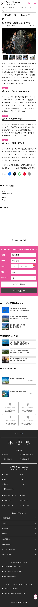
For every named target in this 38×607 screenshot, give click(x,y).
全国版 (6, 474)
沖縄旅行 (4, 523)
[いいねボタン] (35, 596)
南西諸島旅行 (6, 539)
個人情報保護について (26, 454)
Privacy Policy (8, 500)
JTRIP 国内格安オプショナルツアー (14, 593)
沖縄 (21, 474)
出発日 (3, 266)
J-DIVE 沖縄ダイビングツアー (13, 566)
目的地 (3, 260)
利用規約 (22, 495)
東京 (5, 479)
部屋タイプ (4, 278)
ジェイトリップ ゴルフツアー (12, 571)
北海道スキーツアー (10, 576)
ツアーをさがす (19, 291)
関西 (21, 479)
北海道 (6, 484)
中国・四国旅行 (6, 544)
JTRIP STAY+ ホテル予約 (11, 588)
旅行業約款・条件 (25, 459)
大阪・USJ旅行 (6, 554)
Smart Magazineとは (10, 495)
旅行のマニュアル (9, 489)
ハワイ (22, 484)
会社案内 (6, 454)
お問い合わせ (24, 500)
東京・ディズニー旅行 (8, 549)
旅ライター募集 (24, 505)
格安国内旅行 (6, 518)
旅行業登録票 (8, 459)
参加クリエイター (9, 505)
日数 (2, 272)
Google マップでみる (19, 240)
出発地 (3, 255)
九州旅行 (4, 533)
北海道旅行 (5, 528)
